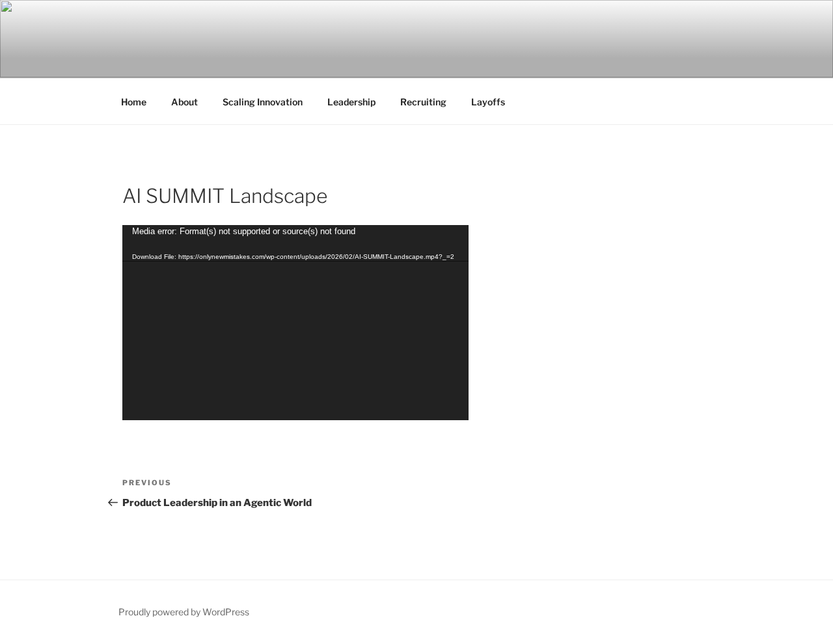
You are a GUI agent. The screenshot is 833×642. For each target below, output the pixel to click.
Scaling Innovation (263, 101)
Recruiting (423, 101)
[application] (295, 322)
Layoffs (488, 101)
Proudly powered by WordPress (183, 611)
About (184, 101)
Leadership (351, 101)
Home (133, 101)
